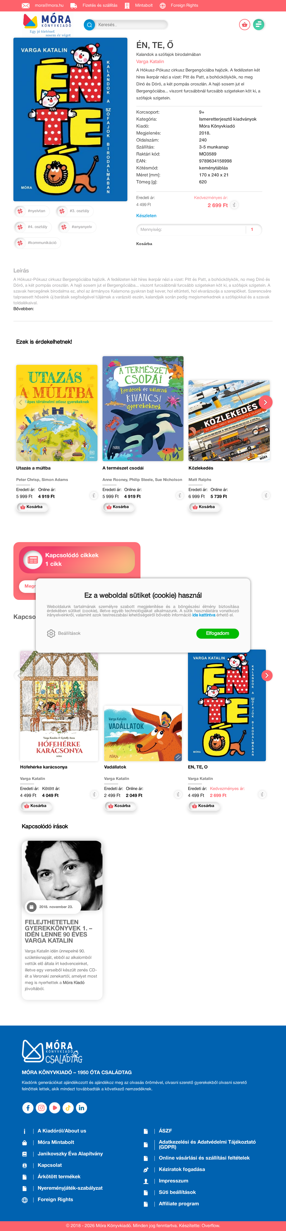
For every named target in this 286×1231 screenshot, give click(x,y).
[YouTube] (54, 1107)
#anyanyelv (82, 227)
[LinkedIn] (81, 1107)
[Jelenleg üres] (244, 24)
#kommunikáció (42, 243)
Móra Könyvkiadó (217, 126)
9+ (201, 112)
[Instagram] (41, 1107)
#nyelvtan (36, 211)
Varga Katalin (150, 62)
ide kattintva (203, 615)
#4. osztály (37, 227)
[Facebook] (28, 1107)
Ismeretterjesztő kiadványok (228, 119)
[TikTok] (68, 1107)
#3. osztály (79, 211)
